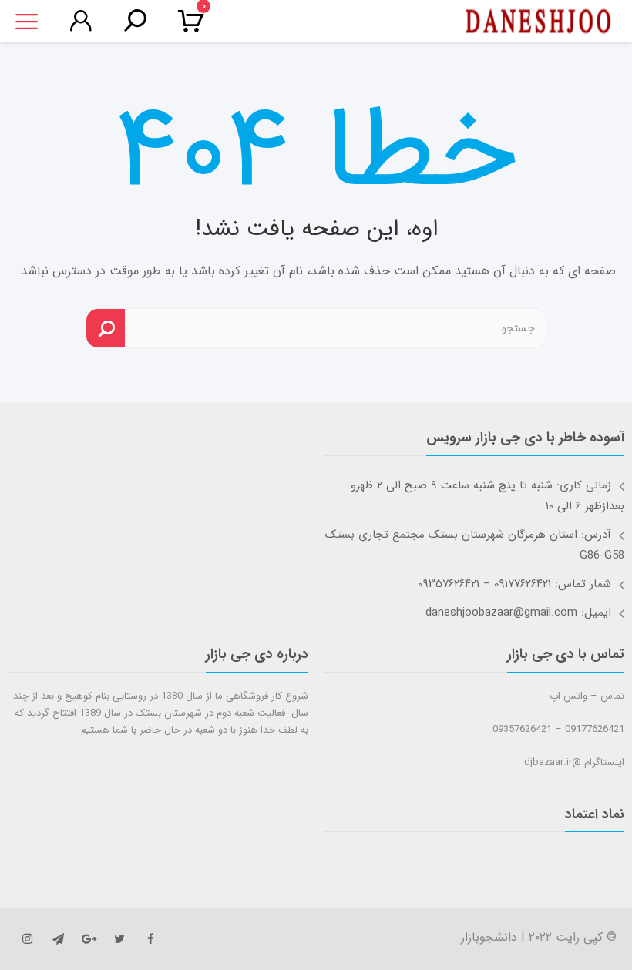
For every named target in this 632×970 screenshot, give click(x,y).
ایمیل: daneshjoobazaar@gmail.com (518, 612)
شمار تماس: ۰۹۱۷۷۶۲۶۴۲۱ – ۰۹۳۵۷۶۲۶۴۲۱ (514, 584)
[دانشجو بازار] (538, 21)
